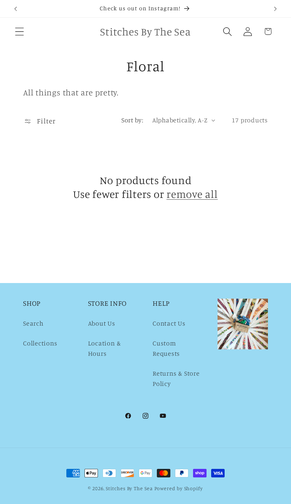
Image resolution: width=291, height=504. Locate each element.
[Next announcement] (275, 9)
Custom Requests (166, 348)
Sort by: (132, 120)
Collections (40, 343)
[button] (19, 31)
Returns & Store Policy (176, 378)
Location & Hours (104, 348)
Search (33, 323)
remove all (192, 194)
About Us (101, 323)
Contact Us (169, 323)
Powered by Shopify (178, 488)
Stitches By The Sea (129, 488)
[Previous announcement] (15, 9)
